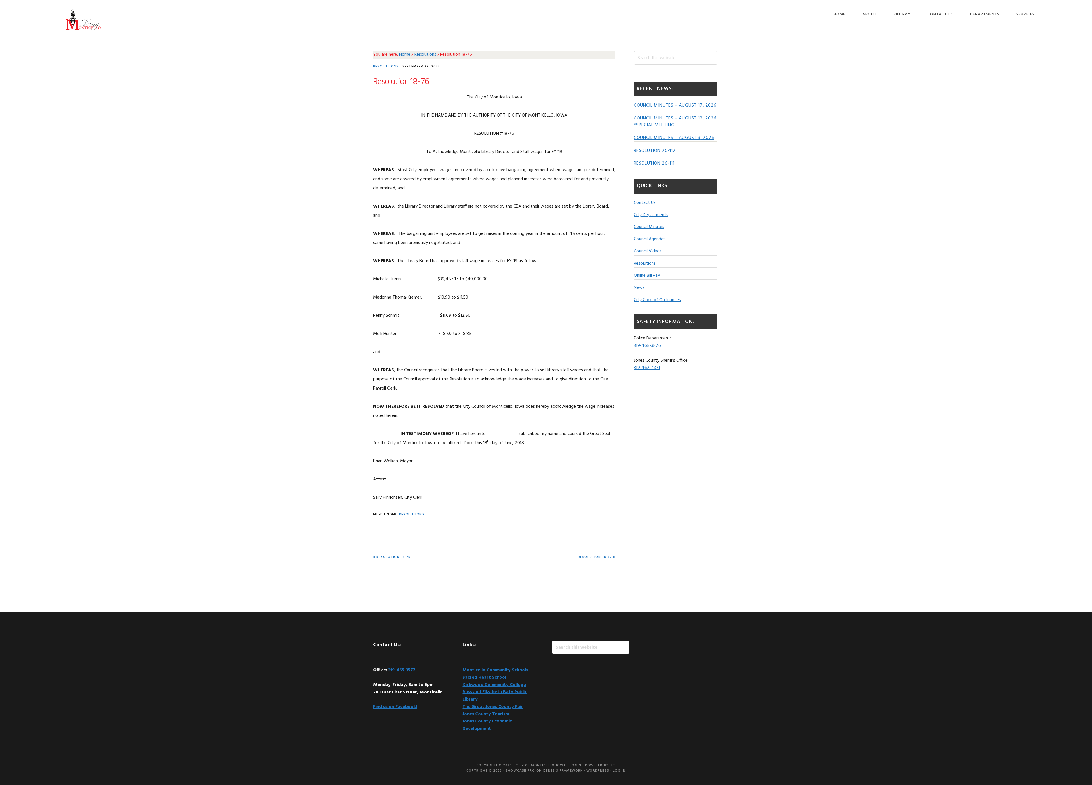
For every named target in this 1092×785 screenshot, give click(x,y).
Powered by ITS (600, 765)
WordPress (597, 771)
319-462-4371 (647, 368)
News (639, 287)
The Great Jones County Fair (492, 707)
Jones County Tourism (485, 714)
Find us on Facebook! (395, 707)
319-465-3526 (647, 345)
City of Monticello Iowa (83, 19)
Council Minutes (649, 227)
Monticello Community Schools (495, 670)
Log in (619, 771)
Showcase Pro (520, 771)
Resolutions (386, 66)
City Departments (651, 215)
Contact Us (645, 202)
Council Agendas (649, 239)
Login (575, 765)
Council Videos (648, 251)
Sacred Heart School (484, 677)
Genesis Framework (563, 771)
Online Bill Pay (647, 275)
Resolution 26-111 (654, 163)
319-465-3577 (401, 670)
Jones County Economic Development (487, 725)
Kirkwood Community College (494, 685)
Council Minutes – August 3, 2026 (674, 138)
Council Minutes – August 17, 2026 (675, 105)
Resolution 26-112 (655, 150)
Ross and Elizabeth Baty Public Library (494, 695)
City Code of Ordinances (657, 300)
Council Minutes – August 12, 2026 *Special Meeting (675, 122)
